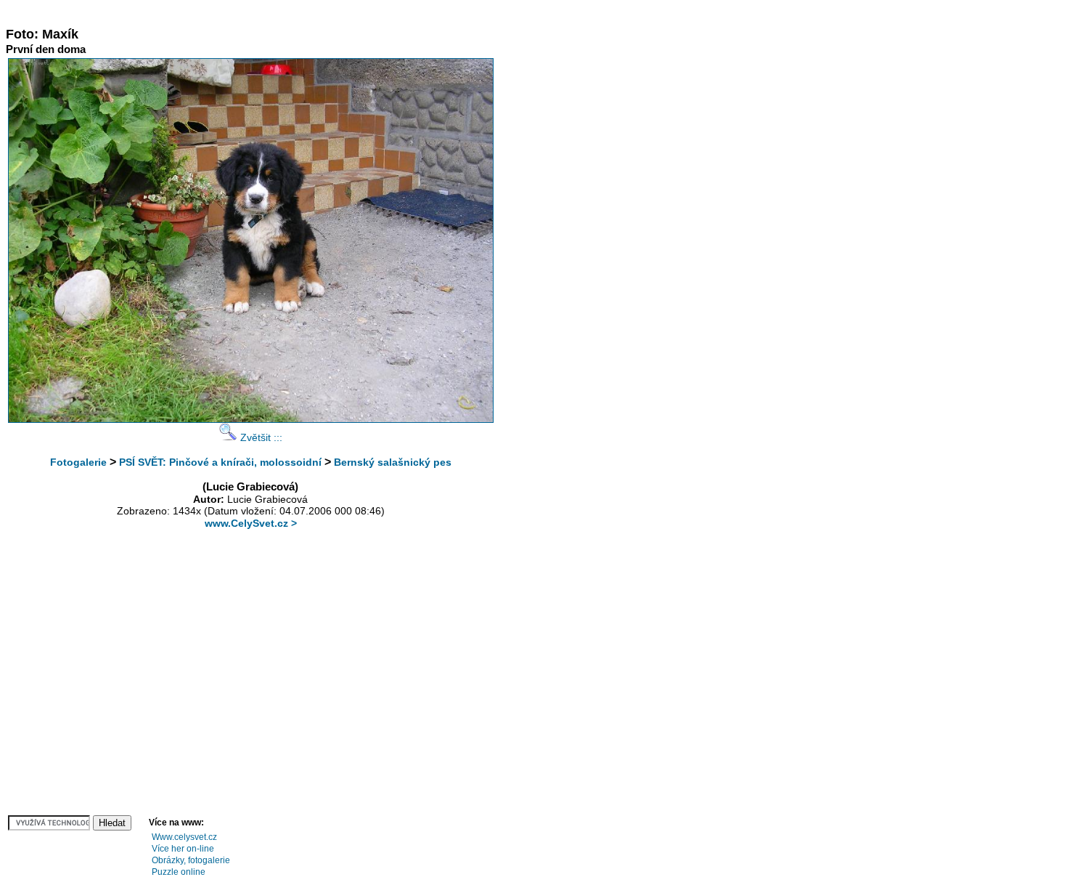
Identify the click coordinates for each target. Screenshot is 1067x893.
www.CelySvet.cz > (251, 523)
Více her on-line (183, 849)
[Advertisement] (270, 11)
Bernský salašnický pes (392, 462)
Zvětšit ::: (259, 437)
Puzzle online (178, 872)
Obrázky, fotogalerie (191, 860)
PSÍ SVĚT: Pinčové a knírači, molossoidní (220, 462)
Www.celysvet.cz (184, 837)
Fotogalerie (78, 462)
